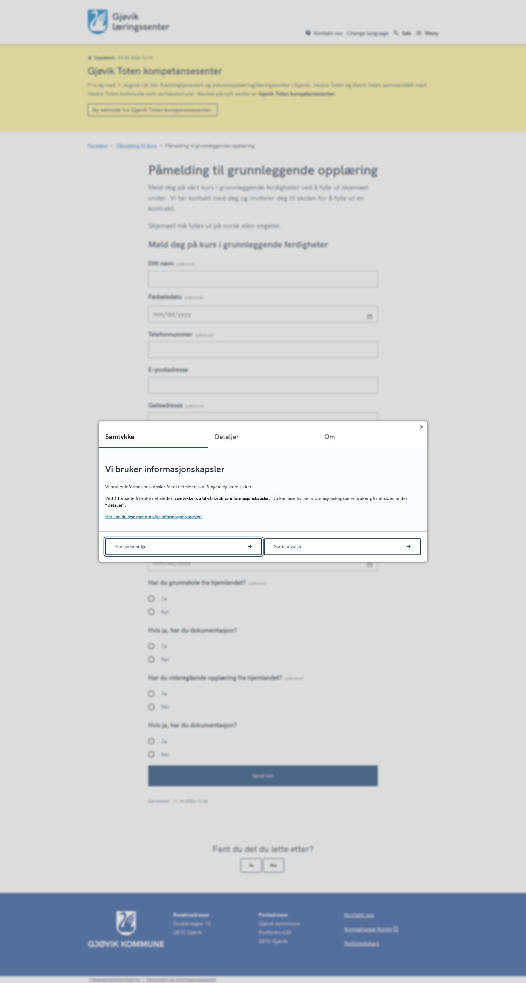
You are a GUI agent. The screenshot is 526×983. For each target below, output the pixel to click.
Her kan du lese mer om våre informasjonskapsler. (153, 516)
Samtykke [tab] (119, 436)
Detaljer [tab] (227, 436)
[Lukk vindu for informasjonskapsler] (421, 427)
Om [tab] (329, 436)
